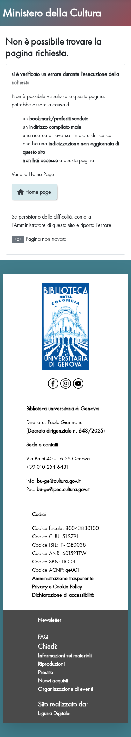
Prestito (45, 672)
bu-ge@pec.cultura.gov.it (63, 489)
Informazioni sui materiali (65, 655)
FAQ (43, 636)
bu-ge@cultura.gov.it (58, 480)
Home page (37, 192)
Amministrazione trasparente (63, 578)
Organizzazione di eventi (65, 688)
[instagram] (65, 383)
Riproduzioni (51, 663)
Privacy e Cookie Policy (57, 586)
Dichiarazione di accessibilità (63, 595)
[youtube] (78, 383)
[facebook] (53, 383)
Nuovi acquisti (53, 680)
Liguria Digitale (54, 713)
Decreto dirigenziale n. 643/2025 (65, 430)
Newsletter (49, 620)
